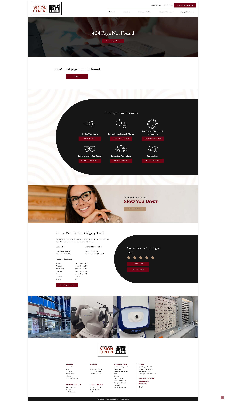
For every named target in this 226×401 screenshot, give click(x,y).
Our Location (144, 381)
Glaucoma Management (121, 371)
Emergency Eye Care (120, 383)
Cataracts (116, 376)
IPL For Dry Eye (94, 389)
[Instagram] (141, 387)
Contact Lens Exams (96, 371)
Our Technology (118, 378)
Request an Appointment (185, 5)
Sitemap (68, 376)
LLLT (91, 392)
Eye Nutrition (117, 385)
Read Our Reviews (138, 269)
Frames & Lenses (71, 387)
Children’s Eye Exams (96, 369)
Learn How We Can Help (135, 209)
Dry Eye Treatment (187, 12)
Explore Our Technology (121, 160)
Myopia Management (120, 387)
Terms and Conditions (72, 378)
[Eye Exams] (89, 149)
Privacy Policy (70, 373)
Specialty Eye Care (144, 12)
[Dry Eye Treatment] (89, 124)
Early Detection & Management (152, 138)
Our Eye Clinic (70, 367)
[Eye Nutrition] (152, 149)
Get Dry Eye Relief (89, 138)
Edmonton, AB (156, 5)
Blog (67, 369)
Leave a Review (138, 264)
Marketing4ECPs (109, 399)
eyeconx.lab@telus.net (96, 254)
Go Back (77, 76)
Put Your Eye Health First (153, 160)
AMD (115, 373)
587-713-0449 (168, 5)
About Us (111, 12)
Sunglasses (69, 389)
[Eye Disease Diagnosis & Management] (152, 124)
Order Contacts (70, 392)
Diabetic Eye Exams (95, 373)
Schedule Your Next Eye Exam (89, 160)
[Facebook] (139, 387)
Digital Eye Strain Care (120, 380)
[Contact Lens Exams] (121, 124)
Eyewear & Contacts (165, 12)
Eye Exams (126, 12)
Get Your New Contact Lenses (121, 138)
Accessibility (70, 371)
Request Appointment (113, 41)
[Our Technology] (121, 149)
